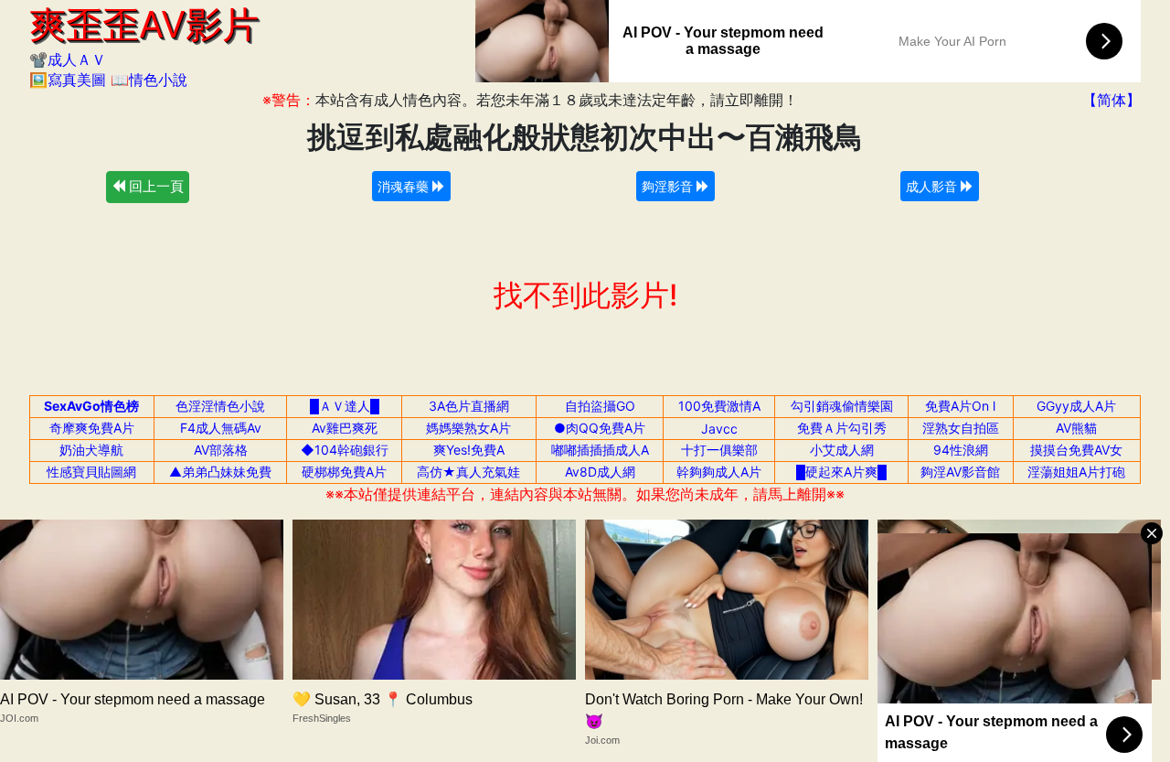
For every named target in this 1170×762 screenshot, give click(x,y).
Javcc (719, 428)
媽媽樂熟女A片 (468, 427)
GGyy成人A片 (1076, 405)
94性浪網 (960, 449)
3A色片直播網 (469, 405)
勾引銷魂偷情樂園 (842, 405)
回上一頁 (154, 186)
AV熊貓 (1076, 427)
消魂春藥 (405, 186)
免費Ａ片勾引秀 (842, 427)
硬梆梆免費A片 (344, 471)
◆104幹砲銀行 (344, 449)
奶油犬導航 (91, 449)
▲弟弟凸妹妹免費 (220, 471)
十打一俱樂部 (719, 449)
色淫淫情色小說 (220, 405)
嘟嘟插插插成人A (600, 449)
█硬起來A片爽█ (841, 471)
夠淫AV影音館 (960, 471)
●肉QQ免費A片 (599, 427)
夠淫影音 (669, 186)
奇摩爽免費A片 (91, 427)
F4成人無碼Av (220, 427)
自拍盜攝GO (600, 405)
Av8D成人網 (600, 471)
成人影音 (933, 186)
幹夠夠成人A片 (718, 471)
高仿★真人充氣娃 (468, 471)
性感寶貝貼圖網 (91, 471)
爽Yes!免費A (469, 449)
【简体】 (1111, 100)
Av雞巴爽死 (345, 427)
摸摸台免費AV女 (1076, 449)
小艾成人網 (842, 449)
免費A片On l (960, 405)
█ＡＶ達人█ (344, 405)
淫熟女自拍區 (960, 427)
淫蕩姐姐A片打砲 (1076, 471)
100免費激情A (719, 405)
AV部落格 (221, 449)
